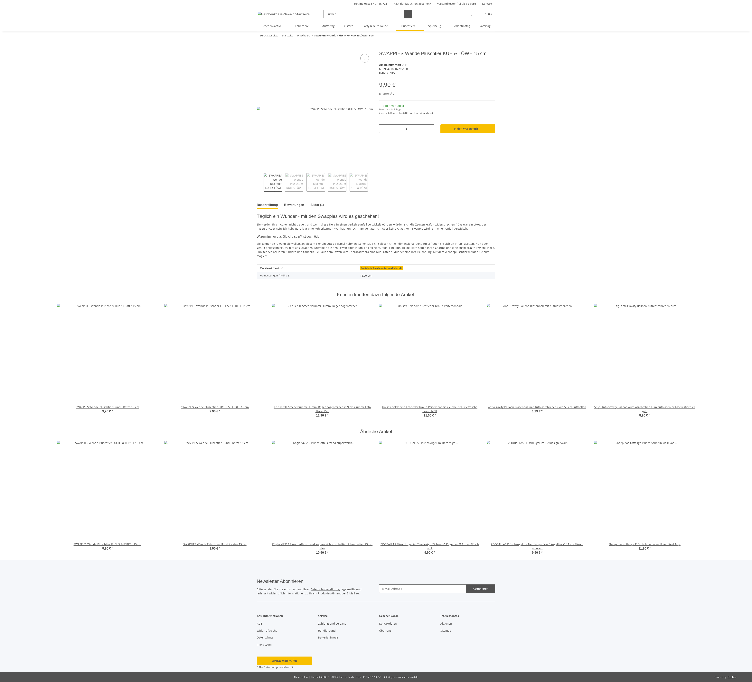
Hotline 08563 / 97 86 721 (370, 3)
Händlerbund (327, 630)
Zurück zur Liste (269, 35)
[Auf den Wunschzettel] (364, 58)
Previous (260, 182)
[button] (464, 14)
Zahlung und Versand (332, 623)
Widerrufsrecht (267, 630)
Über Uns (385, 630)
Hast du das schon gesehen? (412, 3)
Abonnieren (480, 589)
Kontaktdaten (388, 623)
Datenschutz (265, 637)
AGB (259, 623)
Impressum (264, 644)
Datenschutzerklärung (325, 589)
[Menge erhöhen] (430, 129)
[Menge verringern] (383, 129)
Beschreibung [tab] (267, 205)
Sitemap (445, 630)
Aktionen (446, 623)
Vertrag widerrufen (284, 661)
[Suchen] (408, 14)
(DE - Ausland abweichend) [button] (419, 113)
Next (371, 182)
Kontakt (487, 3)
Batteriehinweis (328, 637)
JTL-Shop (731, 677)
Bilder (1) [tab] (317, 205)
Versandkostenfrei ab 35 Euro (456, 3)
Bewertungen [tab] (294, 205)
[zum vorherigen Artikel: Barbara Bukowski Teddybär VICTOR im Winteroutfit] (482, 35)
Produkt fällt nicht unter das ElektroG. (381, 268)
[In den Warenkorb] (260, 48)
